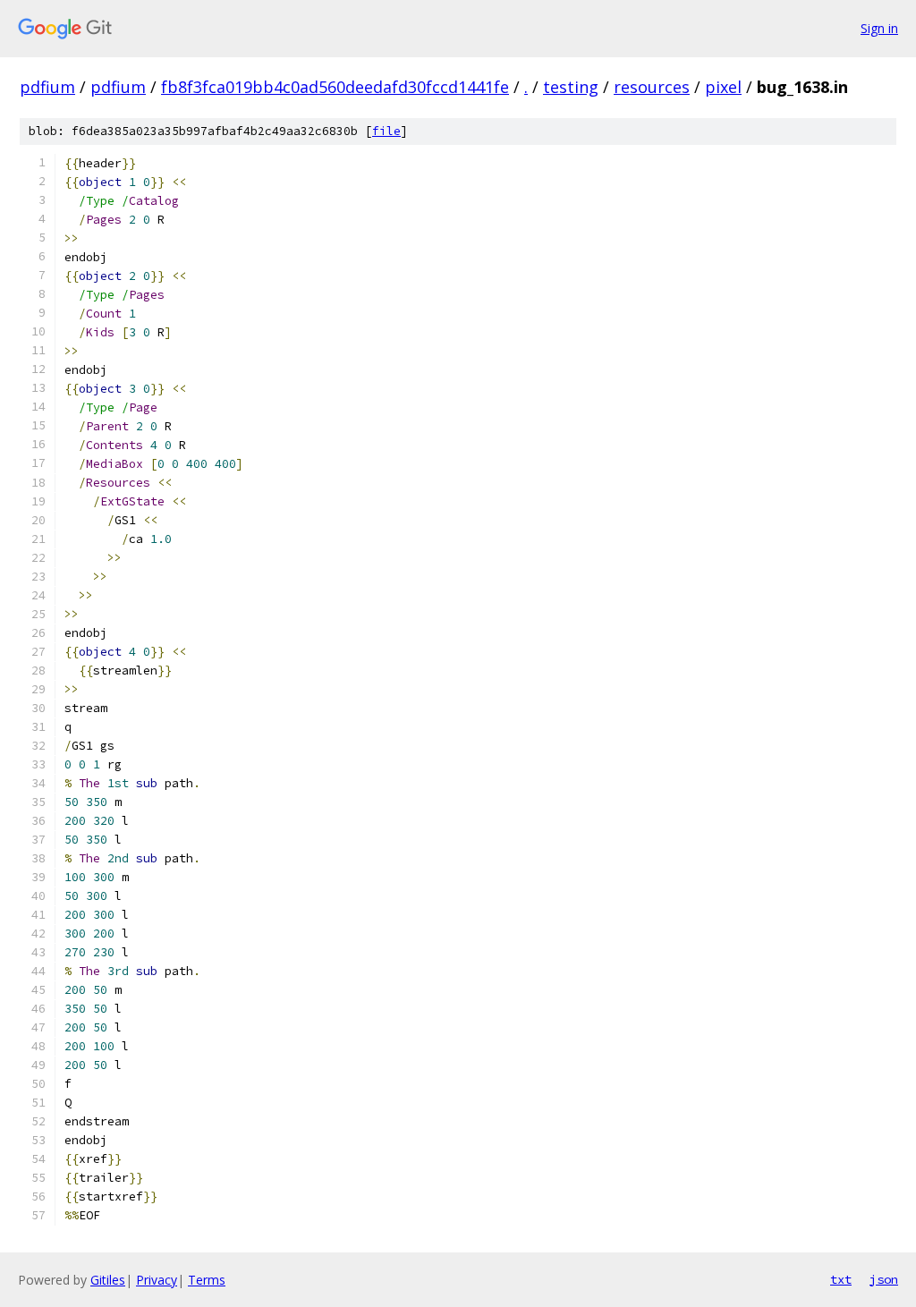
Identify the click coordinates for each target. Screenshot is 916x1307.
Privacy (156, 1279)
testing (570, 87)
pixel (723, 87)
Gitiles (107, 1279)
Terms (206, 1279)
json (883, 1279)
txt (841, 1279)
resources (652, 87)
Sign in (879, 28)
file (386, 131)
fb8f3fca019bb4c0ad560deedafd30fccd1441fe (335, 87)
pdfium (47, 87)
